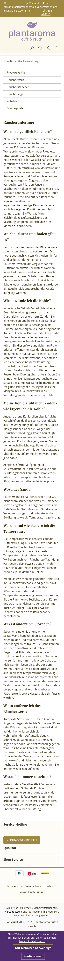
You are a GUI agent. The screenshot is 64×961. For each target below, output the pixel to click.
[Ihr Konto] (48, 47)
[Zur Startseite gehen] (32, 31)
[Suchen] (32, 47)
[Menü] (7, 47)
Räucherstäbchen (18, 87)
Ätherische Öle (16, 73)
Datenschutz (33, 886)
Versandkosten (13, 911)
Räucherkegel (15, 94)
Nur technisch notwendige (33, 948)
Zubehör (12, 101)
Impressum (14, 886)
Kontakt (49, 886)
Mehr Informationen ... (32, 941)
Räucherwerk (15, 80)
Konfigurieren (33, 956)
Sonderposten (16, 108)
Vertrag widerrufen (22, 840)
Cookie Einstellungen (32, 892)
